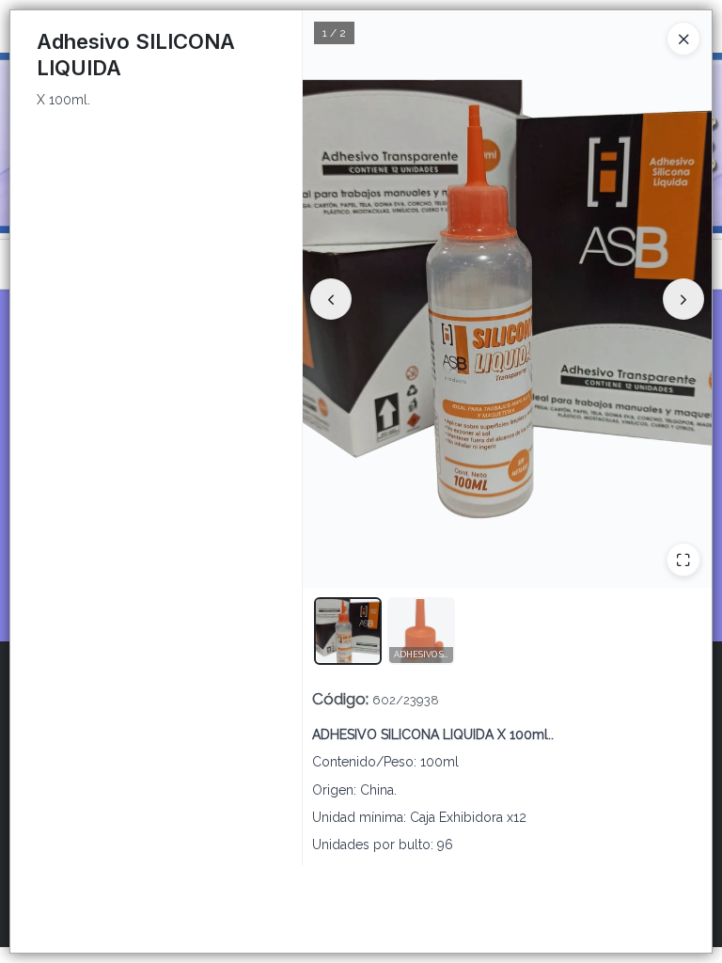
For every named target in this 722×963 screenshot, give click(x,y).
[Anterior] (331, 299)
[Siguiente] (683, 299)
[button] (348, 631)
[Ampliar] (683, 559)
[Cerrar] (683, 38)
